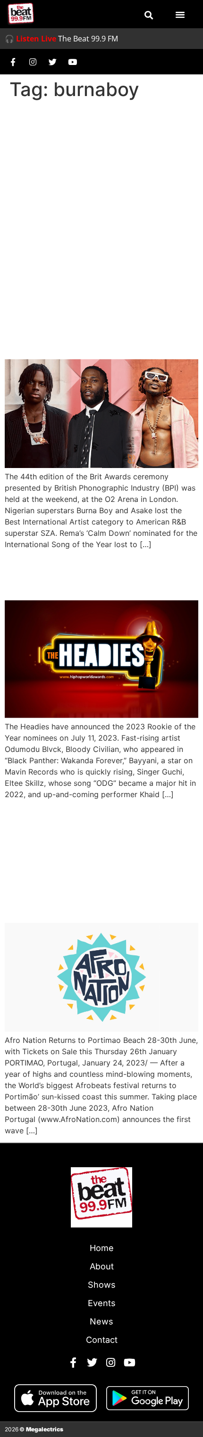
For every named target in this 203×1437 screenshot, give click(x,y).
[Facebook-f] (13, 62)
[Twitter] (52, 62)
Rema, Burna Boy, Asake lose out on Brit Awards (91, 333)
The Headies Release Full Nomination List (95, 574)
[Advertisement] (101, 209)
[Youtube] (72, 62)
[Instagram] (33, 62)
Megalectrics (44, 1429)
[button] (148, 15)
